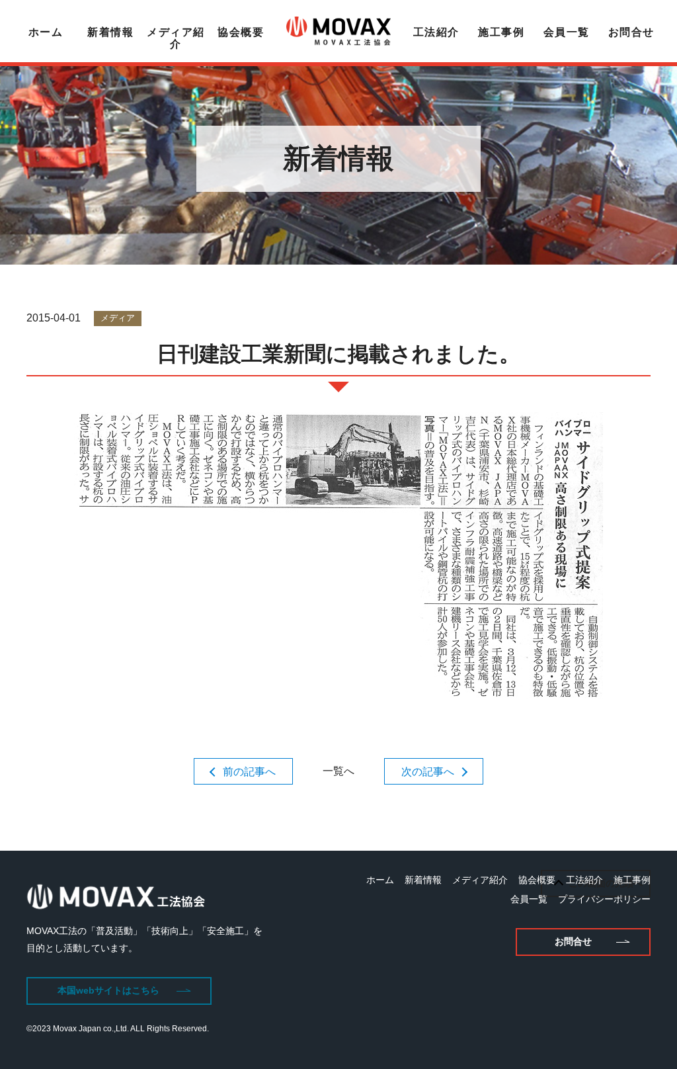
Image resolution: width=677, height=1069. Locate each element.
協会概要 (241, 32)
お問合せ (631, 32)
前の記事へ (249, 771)
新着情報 (110, 32)
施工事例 (501, 32)
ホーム (45, 32)
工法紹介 (436, 32)
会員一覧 (566, 32)
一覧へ (338, 771)
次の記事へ (427, 771)
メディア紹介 (176, 38)
